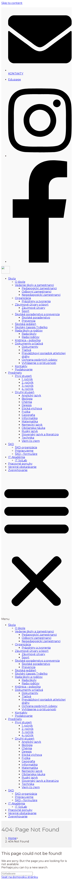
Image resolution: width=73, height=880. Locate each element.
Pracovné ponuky (20, 463)
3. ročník (27, 385)
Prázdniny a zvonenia (36, 301)
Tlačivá (26, 350)
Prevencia (28, 320)
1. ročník (27, 379)
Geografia (28, 415)
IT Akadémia (16, 457)
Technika (28, 437)
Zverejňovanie (18, 470)
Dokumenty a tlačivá (29, 343)
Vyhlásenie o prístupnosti (39, 363)
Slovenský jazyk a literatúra (40, 434)
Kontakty (21, 366)
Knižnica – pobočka (28, 340)
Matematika (30, 421)
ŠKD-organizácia (26, 447)
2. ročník (27, 382)
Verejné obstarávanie (22, 467)
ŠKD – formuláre (26, 454)
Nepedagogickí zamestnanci (41, 294)
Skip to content (11, 3)
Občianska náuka (33, 428)
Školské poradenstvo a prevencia (37, 314)
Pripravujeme (24, 450)
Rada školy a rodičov (29, 330)
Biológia (27, 398)
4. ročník (27, 389)
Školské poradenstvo (36, 317)
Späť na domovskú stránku (19, 877)
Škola (12, 278)
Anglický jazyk (31, 395)
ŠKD (11, 444)
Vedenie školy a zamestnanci (34, 285)
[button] (36, 548)
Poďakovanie (24, 369)
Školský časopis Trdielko (31, 327)
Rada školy (29, 333)
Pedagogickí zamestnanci (39, 288)
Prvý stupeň (23, 376)
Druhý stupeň (24, 392)
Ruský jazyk (30, 431)
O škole (20, 281)
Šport (25, 311)
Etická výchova (32, 408)
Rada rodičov (30, 337)
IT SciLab (21, 460)
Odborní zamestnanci (36, 291)
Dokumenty (30, 346)
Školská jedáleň (25, 324)
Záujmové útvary (33, 307)
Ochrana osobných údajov (39, 359)
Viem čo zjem (31, 441)
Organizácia (23, 298)
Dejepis (27, 405)
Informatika (30, 418)
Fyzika (26, 411)
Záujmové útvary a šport (32, 304)
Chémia (27, 402)
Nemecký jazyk (32, 424)
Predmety (15, 372)
